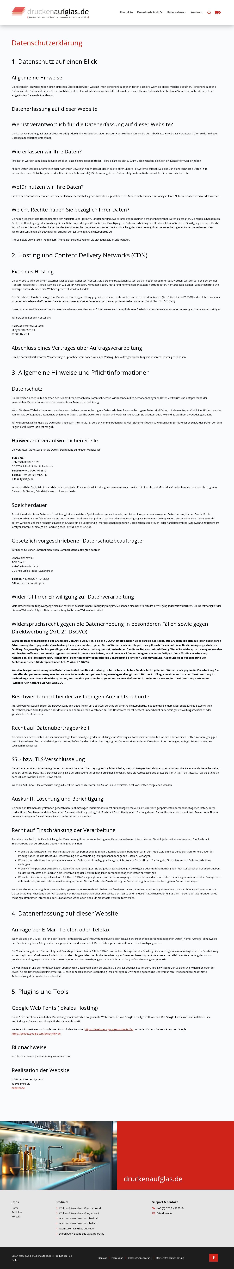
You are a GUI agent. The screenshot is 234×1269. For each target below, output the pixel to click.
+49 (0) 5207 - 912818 (170, 1208)
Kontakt (196, 12)
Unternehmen (176, 12)
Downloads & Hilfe (150, 12)
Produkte (126, 12)
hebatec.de (18, 1088)
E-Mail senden (165, 1213)
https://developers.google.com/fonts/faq (109, 1029)
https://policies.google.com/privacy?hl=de (36, 1033)
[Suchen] (209, 12)
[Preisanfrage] (216, 12)
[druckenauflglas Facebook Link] (213, 1258)
